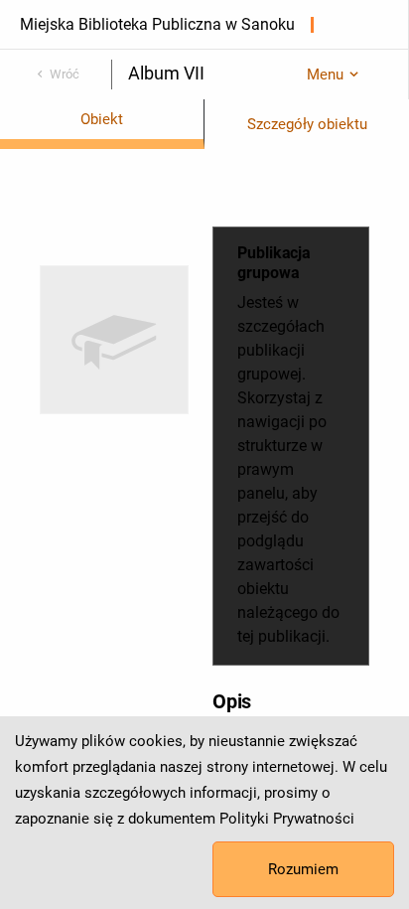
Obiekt (101, 119)
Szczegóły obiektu (307, 124)
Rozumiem (303, 869)
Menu (325, 74)
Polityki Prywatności (286, 819)
